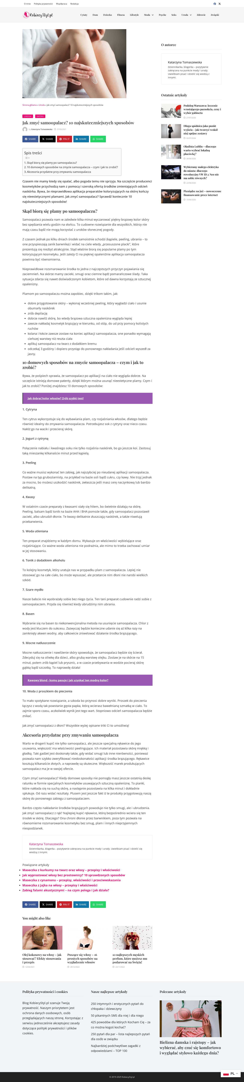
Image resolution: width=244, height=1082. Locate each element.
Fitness (121, 14)
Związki (215, 14)
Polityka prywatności (43, 3)
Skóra (40, 116)
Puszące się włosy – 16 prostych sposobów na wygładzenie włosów (82, 958)
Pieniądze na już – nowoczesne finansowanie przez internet (202, 192)
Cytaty (84, 14)
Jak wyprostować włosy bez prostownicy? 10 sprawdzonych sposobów (73, 875)
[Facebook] (215, 3)
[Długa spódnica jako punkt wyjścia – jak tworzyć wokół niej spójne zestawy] (171, 127)
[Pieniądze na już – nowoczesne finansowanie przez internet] (171, 192)
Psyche (162, 14)
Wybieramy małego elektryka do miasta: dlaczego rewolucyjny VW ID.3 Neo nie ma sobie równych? (201, 172)
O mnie (27, 3)
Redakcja (74, 3)
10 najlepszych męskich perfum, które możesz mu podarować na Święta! (130, 958)
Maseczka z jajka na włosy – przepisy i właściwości (59, 885)
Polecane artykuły (173, 991)
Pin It (66, 139)
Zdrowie (201, 14)
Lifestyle (134, 14)
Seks (173, 14)
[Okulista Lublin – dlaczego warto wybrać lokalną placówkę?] (171, 147)
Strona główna (29, 104)
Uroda (185, 14)
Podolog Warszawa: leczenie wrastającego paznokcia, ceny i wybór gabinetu (202, 109)
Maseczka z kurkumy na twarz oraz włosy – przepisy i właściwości (71, 870)
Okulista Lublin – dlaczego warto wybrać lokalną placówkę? (200, 150)
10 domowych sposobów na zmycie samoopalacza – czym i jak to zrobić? (72, 167)
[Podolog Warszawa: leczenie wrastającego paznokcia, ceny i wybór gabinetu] (171, 106)
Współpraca (61, 3)
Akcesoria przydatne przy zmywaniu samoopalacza (59, 172)
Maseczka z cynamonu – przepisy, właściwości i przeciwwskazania (71, 880)
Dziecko (107, 14)
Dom (95, 14)
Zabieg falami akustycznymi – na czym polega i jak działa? (65, 890)
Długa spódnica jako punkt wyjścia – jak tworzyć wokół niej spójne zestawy (201, 129)
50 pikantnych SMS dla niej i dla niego (117, 1015)
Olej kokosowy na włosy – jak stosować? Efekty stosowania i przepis (41, 958)
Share (32, 139)
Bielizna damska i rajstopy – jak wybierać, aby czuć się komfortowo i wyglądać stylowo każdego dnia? (190, 1047)
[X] (220, 3)
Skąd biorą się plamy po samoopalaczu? (52, 163)
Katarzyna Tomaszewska (41, 129)
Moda (147, 14)
